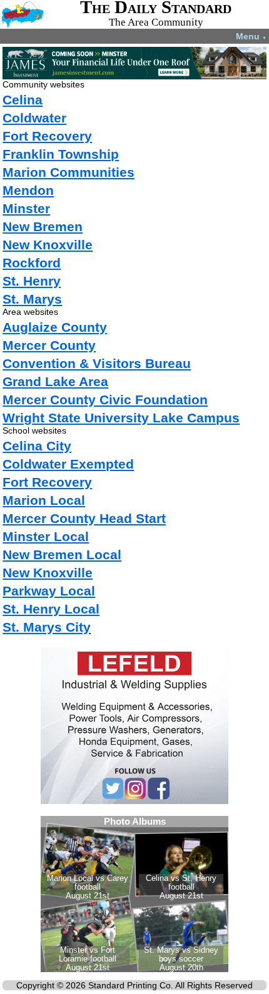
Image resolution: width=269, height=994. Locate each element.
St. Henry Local (51, 609)
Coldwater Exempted (68, 464)
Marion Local (44, 500)
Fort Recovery (47, 136)
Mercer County (49, 345)
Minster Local (46, 536)
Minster (26, 208)
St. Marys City (47, 627)
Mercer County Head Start (84, 518)
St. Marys (32, 299)
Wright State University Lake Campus (121, 417)
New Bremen (43, 226)
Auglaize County (55, 327)
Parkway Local (49, 591)
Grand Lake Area (55, 381)
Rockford (32, 263)
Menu (251, 36)
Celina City (37, 446)
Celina (23, 99)
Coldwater (34, 118)
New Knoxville (48, 244)
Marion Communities (68, 172)
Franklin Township (61, 154)
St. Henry (32, 281)
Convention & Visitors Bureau (97, 363)
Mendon (28, 190)
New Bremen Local (62, 554)
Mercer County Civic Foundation (105, 399)
